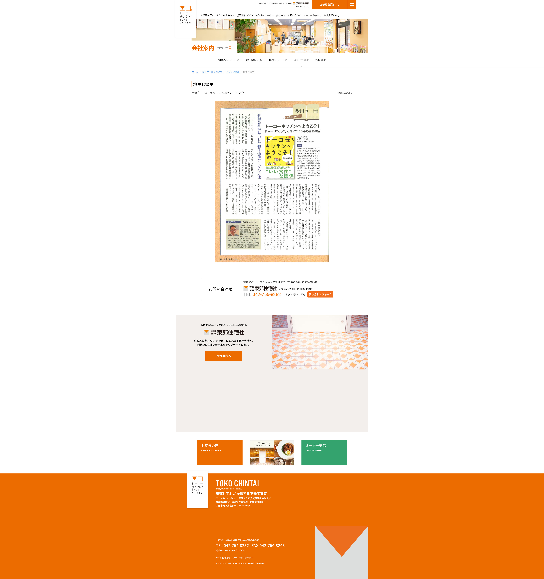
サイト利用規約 (223, 557)
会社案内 (280, 15)
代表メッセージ (278, 60)
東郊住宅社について (212, 72)
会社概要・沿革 (254, 60)
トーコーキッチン (312, 15)
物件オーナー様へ (265, 15)
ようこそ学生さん (225, 15)
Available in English (302, 6)
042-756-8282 (267, 294)
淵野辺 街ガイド (245, 15)
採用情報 (320, 60)
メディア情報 (301, 60)
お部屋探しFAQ (331, 15)
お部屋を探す (327, 4)
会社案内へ (224, 356)
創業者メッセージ (228, 60)
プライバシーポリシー (243, 557)
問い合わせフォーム (320, 294)
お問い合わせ (294, 15)
